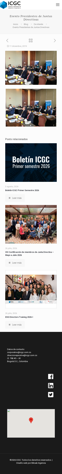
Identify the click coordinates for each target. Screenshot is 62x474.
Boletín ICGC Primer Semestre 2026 (22, 190)
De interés (38, 24)
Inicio (15, 24)
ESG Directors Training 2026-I (19, 317)
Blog (26, 24)
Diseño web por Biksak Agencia (31, 463)
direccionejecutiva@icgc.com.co (22, 355)
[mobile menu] (57, 4)
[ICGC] (10, 5)
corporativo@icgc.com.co (19, 352)
